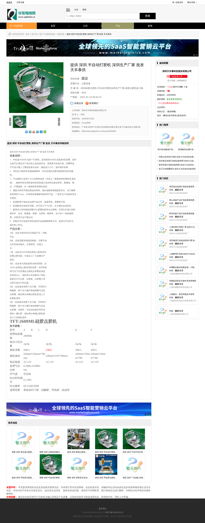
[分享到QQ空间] (30, 132)
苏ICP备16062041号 (114, 512)
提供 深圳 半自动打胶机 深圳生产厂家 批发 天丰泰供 (117, 452)
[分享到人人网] (41, 132)
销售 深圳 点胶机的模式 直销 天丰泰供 (56, 452)
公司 (85, 26)
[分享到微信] (45, 132)
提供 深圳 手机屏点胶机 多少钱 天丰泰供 (29, 478)
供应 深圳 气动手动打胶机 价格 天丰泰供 (140, 452)
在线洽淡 (78, 103)
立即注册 (20, 2)
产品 (117, 26)
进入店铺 (171, 80)
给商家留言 (182, 80)
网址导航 (191, 2)
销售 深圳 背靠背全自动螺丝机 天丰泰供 (84, 478)
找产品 (34, 34)
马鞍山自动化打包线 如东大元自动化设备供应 (178, 157)
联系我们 (93, 103)
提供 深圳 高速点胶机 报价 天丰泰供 (82, 452)
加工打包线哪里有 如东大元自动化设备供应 (177, 169)
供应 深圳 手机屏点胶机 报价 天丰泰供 (111, 478)
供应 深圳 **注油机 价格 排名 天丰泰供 (139, 478)
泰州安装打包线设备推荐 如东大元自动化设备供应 (180, 165)
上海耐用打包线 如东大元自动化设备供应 (186, 254)
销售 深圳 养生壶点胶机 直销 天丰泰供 (28, 452)
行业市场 (18, 26)
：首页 (26, 34)
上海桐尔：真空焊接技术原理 (181, 294)
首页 (53, 26)
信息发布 (179, 2)
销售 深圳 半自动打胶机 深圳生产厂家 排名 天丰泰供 (62, 478)
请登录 (9, 2)
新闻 (150, 26)
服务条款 (102, 508)
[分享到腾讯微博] (37, 132)
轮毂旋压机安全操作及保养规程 (182, 281)
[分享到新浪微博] (34, 132)
